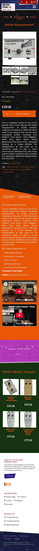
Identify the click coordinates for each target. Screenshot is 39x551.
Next (33, 48)
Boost (16, 167)
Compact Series (12, 521)
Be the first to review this (28, 92)
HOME (6, 17)
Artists (9, 501)
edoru (8, 546)
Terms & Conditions (10, 536)
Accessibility (8, 538)
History (23, 497)
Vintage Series (16, 163)
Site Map (16, 538)
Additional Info (24, 197)
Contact (9, 504)
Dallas (5, 169)
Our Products (19, 17)
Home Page (10, 497)
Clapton (32, 167)
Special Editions (12, 525)
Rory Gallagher (26, 169)
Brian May (23, 167)
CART (34, 2)
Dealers (19, 501)
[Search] (21, 2)
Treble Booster (8, 172)
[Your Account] (26, 2)
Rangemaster (14, 169)
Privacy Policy (23, 536)
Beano (9, 167)
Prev (5, 48)
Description (9, 197)
